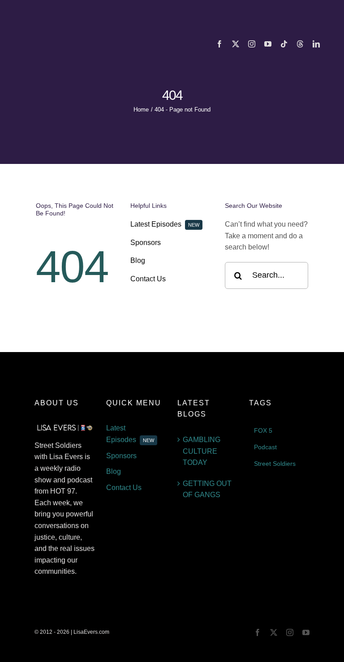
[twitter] (235, 43)
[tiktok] (284, 43)
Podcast (265, 447)
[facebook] (219, 43)
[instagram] (251, 43)
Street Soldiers (275, 463)
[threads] (300, 43)
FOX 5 (263, 430)
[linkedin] (316, 43)
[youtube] (267, 43)
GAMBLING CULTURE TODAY (201, 451)
